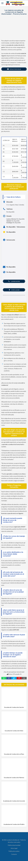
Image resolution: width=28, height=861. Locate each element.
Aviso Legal (14, 848)
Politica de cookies (14, 851)
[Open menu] (2, 3)
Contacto (14, 854)
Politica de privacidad (14, 845)
